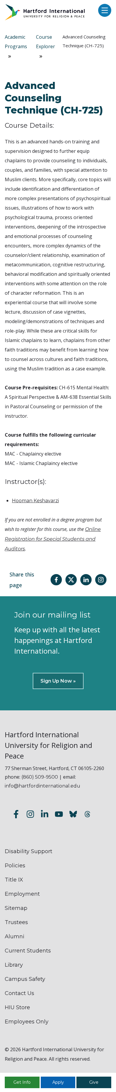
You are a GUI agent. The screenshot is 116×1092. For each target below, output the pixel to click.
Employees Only (26, 1021)
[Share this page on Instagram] (100, 579)
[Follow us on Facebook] (16, 815)
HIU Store (17, 1007)
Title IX (14, 879)
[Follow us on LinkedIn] (44, 815)
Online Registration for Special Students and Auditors (53, 539)
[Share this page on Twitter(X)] (71, 579)
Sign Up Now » (58, 681)
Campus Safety (25, 979)
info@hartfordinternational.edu (42, 786)
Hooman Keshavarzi (35, 500)
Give (93, 1082)
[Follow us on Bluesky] (73, 815)
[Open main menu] (103, 11)
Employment (22, 894)
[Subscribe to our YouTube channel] (59, 815)
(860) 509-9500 (39, 777)
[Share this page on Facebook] (56, 579)
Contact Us (19, 993)
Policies (15, 865)
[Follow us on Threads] (87, 815)
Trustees (16, 922)
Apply (58, 1082)
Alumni (14, 936)
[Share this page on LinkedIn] (86, 579)
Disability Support (28, 851)
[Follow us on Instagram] (30, 815)
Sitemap (16, 908)
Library (14, 965)
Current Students (28, 950)
